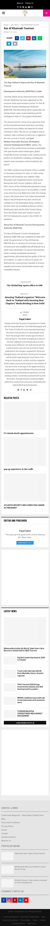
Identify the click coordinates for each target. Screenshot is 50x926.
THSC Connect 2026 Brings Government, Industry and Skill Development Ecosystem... (30, 686)
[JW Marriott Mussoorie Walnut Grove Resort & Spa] (7, 870)
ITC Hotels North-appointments (19, 433)
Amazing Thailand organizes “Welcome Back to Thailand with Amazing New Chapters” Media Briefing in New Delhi (25, 300)
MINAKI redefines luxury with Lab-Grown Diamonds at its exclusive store (31, 700)
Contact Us (29, 3)
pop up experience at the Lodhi (18, 469)
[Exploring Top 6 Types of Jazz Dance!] (7, 856)
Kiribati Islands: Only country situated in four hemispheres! (31, 881)
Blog (3, 819)
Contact (4, 833)
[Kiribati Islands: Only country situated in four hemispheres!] (7, 883)
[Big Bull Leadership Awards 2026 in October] (10, 660)
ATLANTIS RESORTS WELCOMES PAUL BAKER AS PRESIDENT (24, 506)
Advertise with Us (8, 837)
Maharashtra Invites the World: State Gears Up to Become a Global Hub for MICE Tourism (24, 649)
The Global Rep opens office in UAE (25, 285)
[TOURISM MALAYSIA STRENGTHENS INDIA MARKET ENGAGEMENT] (10, 714)
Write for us (6, 841)
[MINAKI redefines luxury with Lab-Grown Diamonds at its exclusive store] (10, 701)
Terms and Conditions (10, 823)
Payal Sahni (25, 319)
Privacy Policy (7, 826)
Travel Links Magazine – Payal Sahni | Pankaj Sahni (22, 815)
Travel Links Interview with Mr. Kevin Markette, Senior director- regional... (30, 673)
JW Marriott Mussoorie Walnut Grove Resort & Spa (30, 868)
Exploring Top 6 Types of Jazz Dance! (30, 853)
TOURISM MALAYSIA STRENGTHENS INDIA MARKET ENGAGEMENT (29, 713)
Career (4, 830)
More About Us (24, 543)
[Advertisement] (25, 577)
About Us (20, 3)
